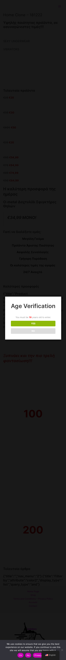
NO (33, 331)
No (28, 655)
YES (33, 323)
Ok (20, 655)
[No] (62, 650)
